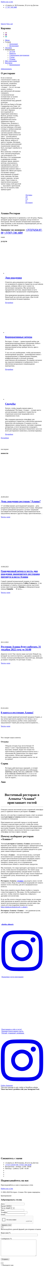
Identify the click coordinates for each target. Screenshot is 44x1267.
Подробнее (9, 302)
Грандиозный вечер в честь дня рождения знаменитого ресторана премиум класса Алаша (20, 574)
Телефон (4, 1212)
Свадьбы (10, 403)
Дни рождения (13, 277)
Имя (2, 1210)
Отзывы (12, 59)
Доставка (8, 48)
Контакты (8, 63)
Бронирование (14, 65)
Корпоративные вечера (18, 337)
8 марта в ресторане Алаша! (17, 712)
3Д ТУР (12, 51)
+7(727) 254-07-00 (11, 1165)
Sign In (3, 24)
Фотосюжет (13, 44)
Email (3, 1214)
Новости (12, 53)
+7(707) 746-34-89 (24, 1165)
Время (3, 1206)
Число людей (5, 1208)
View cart (9, 24)
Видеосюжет (14, 46)
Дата (2, 1204)
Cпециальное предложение (19, 55)
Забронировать (6, 69)
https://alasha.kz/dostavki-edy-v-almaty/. (14, 907)
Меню (7, 40)
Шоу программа (11, 61)
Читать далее (5, 517)
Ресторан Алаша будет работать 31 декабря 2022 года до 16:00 (21, 648)
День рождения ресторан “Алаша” (21, 501)
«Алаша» (20, 881)
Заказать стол (6, 1225)
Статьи (12, 57)
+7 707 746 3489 (11, 7)
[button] (7, 1265)
